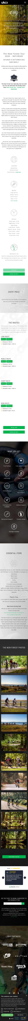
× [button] (26, 995)
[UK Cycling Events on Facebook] (14, 993)
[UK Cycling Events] (4, 2)
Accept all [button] (7, 1015)
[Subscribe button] (23, 903)
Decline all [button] (20, 1015)
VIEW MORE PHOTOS (14, 857)
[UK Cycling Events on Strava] (18, 993)
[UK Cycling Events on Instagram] (9, 993)
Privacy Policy (14, 916)
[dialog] (14, 1007)
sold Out (14, 270)
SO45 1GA (18, 172)
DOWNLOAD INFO (14, 274)
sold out (14, 36)
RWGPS (8, 339)
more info (14, 33)
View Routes (14, 200)
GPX (3, 339)
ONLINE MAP (14, 427)
